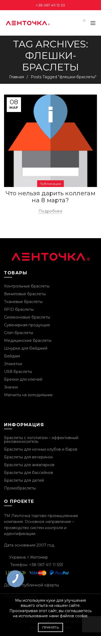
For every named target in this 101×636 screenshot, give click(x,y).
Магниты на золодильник (28, 394)
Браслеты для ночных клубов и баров (40, 449)
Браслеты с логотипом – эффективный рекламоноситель (41, 439)
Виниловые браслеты (25, 293)
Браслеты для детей (24, 480)
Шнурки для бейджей (25, 348)
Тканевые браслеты (23, 301)
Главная (16, 76)
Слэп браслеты (18, 332)
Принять (50, 627)
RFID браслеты (19, 309)
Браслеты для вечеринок (28, 457)
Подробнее (50, 211)
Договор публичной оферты (31, 585)
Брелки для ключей (23, 379)
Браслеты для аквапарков (29, 464)
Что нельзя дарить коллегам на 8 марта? (50, 197)
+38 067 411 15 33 (50, 5)
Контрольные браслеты (27, 286)
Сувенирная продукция (27, 325)
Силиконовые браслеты (27, 317)
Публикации (50, 184)
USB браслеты (18, 371)
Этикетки (13, 363)
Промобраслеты (20, 488)
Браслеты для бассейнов (28, 472)
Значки (11, 387)
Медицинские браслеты (27, 340)
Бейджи (12, 356)
